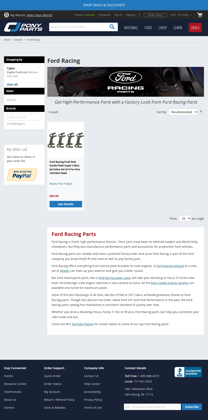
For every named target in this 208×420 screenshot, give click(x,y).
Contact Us (91, 376)
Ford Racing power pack (114, 278)
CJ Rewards (104, 14)
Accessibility (92, 392)
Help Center (92, 384)
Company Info (94, 368)
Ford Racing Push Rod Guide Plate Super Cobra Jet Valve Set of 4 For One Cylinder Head (65, 167)
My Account (52, 392)
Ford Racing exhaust (170, 266)
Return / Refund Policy (59, 400)
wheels (64, 271)
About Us (10, 400)
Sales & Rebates (55, 407)
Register (130, 14)
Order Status (155, 15)
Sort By (161, 112)
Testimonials (12, 392)
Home (7, 39)
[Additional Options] (22, 180)
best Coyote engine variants (170, 283)
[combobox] (83, 27)
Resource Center (15, 384)
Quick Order (52, 376)
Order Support (54, 368)
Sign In (118, 14)
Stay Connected (15, 368)
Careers (9, 407)
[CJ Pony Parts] (14, 26)
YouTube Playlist (83, 324)
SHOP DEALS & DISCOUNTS (104, 5)
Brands (18, 39)
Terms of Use (93, 407)
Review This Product (61, 183)
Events (8, 376)
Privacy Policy (93, 400)
